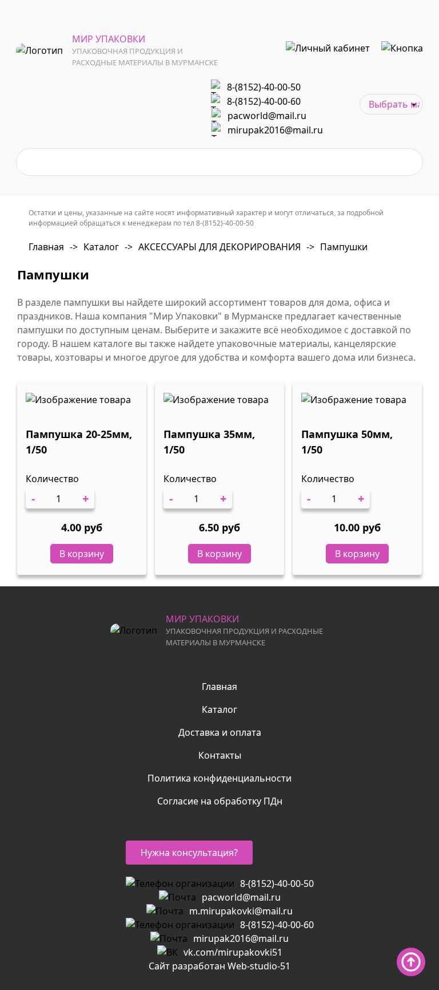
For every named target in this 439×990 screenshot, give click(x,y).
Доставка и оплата (219, 732)
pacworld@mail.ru (267, 115)
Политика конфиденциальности (219, 778)
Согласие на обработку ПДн (219, 801)
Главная (46, 246)
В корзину (81, 553)
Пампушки (337, 246)
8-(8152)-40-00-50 (264, 87)
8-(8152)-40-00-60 (264, 101)
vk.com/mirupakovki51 (232, 952)
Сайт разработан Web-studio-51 (219, 966)
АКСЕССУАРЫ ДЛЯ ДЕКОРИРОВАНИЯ (213, 246)
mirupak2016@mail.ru (275, 130)
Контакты (219, 755)
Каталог (94, 246)
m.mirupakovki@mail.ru (241, 911)
